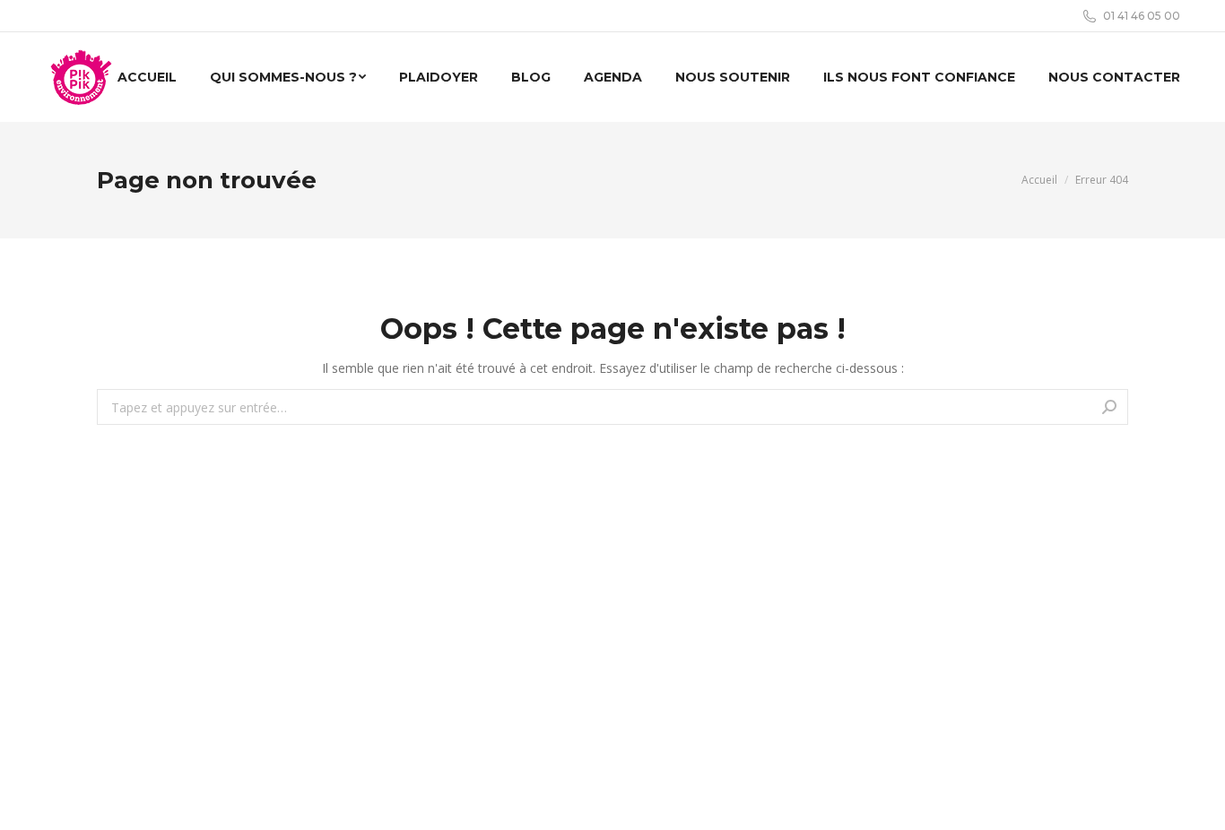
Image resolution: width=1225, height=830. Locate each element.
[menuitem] (147, 77)
